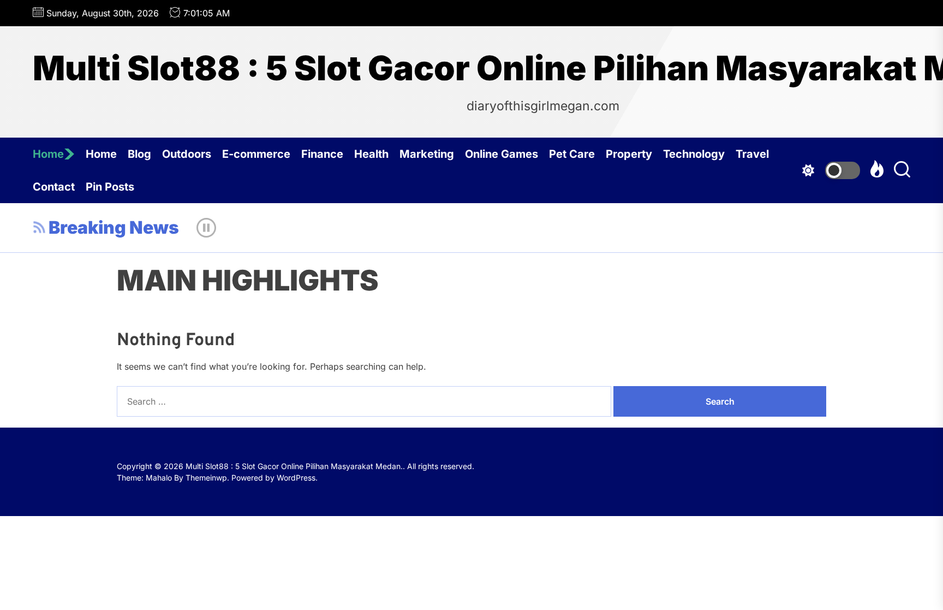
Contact (54, 186)
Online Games (501, 154)
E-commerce (256, 154)
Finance (322, 154)
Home (48, 154)
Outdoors (186, 154)
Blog (139, 154)
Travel (752, 154)
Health (371, 154)
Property (629, 154)
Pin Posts (110, 186)
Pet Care (572, 154)
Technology (694, 154)
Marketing (426, 154)
